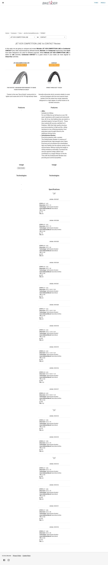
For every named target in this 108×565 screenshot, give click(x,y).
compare (13, 33)
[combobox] (22, 37)
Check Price (20, 65)
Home (7, 33)
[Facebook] (4, 560)
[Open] (34, 37)
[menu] (3, 3)
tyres (96, 2)
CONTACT (54, 62)
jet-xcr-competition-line (31, 33)
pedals (103, 2)
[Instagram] (8, 560)
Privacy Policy (17, 555)
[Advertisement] (54, 18)
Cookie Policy (27, 555)
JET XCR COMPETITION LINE (21, 62)
